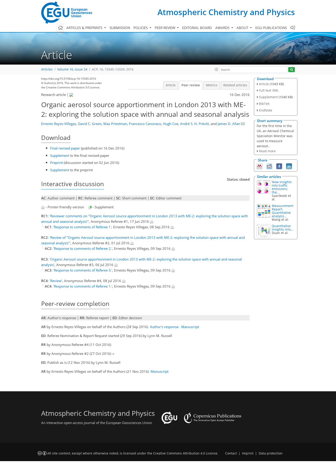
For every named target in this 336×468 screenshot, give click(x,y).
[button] (216, 69)
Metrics (211, 85)
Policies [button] (141, 27)
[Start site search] (291, 69)
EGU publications (271, 27)
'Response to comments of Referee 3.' (82, 270)
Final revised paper (65, 148)
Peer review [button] (165, 27)
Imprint (247, 453)
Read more (267, 151)
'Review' (56, 280)
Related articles (235, 85)
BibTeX (264, 103)
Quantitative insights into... (282, 227)
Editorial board (197, 27)
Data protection (271, 453)
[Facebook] (279, 166)
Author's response (164, 326)
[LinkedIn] (289, 166)
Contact (231, 453)
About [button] (243, 27)
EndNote (265, 110)
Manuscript (190, 326)
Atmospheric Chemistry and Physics (226, 12)
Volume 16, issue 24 (72, 69)
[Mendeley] (259, 166)
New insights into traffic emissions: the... (282, 187)
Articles (47, 69)
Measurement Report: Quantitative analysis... (282, 211)
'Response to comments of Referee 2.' (82, 248)
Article (171, 85)
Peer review (190, 85)
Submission (119, 27)
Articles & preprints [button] (84, 27)
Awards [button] (222, 27)
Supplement (59, 155)
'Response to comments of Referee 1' (82, 227)
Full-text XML (269, 90)
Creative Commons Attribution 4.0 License (185, 453)
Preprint (56, 162)
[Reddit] (269, 166)
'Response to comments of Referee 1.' (82, 286)
